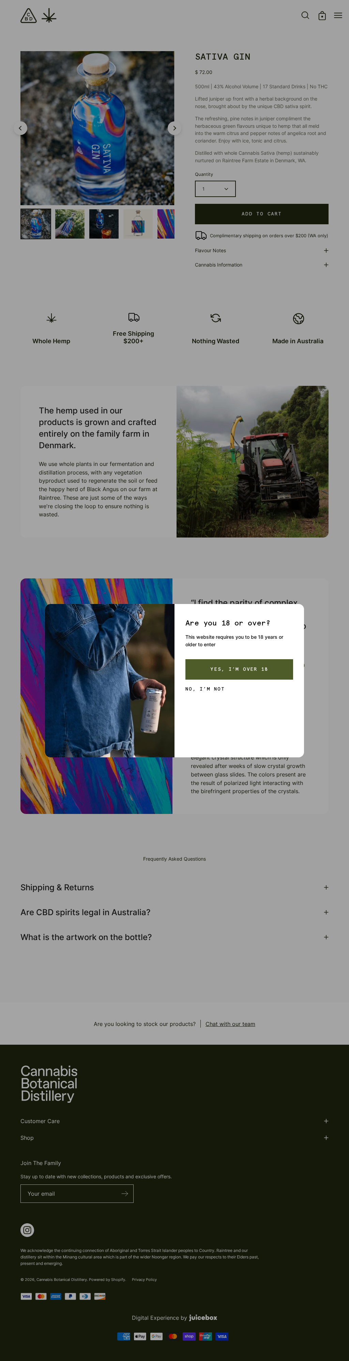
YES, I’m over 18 (239, 669)
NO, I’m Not (205, 689)
